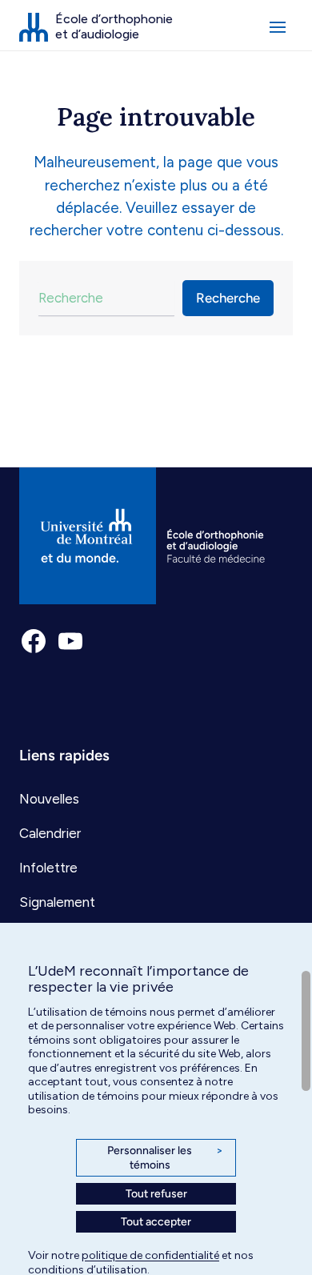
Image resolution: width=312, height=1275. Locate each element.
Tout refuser (156, 1194)
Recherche (228, 298)
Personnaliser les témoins (165, 1158)
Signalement (57, 902)
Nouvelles (49, 799)
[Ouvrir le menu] (277, 27)
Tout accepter (156, 1222)
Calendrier (50, 833)
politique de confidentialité (150, 1255)
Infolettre (48, 868)
